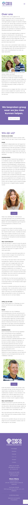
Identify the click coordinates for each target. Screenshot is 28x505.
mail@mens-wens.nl (14, 474)
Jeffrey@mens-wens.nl (14, 467)
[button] (24, 4)
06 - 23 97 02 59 (14, 475)
